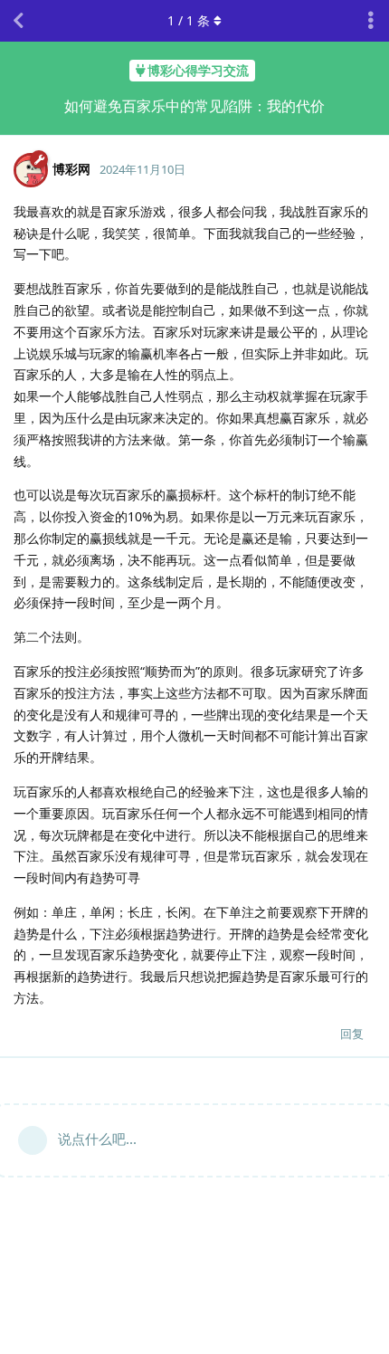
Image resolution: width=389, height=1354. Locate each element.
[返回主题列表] (18, 21)
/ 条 (188, 20)
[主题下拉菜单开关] (371, 21)
